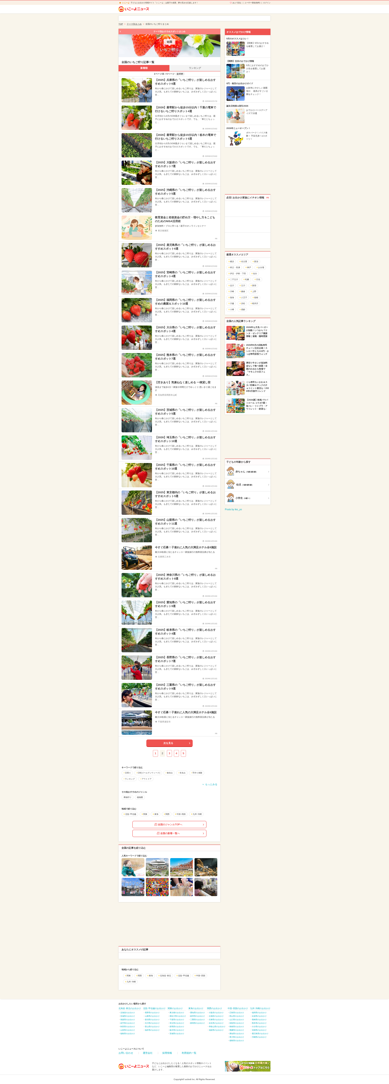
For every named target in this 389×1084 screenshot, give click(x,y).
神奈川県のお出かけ (178, 1016)
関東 (129, 975)
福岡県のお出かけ (259, 1013)
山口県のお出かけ (236, 1020)
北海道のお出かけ (127, 1013)
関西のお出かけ (214, 1008)
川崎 (232, 291)
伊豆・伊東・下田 (238, 273)
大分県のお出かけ (259, 1027)
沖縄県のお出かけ (259, 1037)
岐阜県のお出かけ (197, 1016)
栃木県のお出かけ (177, 1030)
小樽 (232, 309)
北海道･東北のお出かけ (130, 1008)
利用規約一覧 (189, 1053)
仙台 (255, 273)
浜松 (243, 303)
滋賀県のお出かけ (216, 1030)
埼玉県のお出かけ (177, 1023)
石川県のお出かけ (152, 1023)
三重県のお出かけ (197, 1020)
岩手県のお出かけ (127, 1023)
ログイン (266, 3)
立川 (243, 285)
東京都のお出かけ (177, 1013)
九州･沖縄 (131, 982)
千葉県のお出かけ (177, 1020)
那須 (256, 261)
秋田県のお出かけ (127, 1027)
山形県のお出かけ (127, 1030)
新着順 (144, 68)
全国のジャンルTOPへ (170, 824)
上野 (254, 291)
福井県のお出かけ (152, 1030)
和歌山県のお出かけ (217, 1027)
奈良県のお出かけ (216, 1023)
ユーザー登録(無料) (252, 3)
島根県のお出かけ (236, 1027)
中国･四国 (200, 975)
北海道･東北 (165, 975)
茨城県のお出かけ (177, 1034)
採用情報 (167, 1053)
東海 (151, 975)
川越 (232, 303)
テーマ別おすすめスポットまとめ (169, 31)
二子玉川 (234, 279)
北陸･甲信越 (183, 975)
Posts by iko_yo (233, 509)
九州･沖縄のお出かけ (260, 1008)
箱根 (256, 297)
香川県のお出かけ (236, 1037)
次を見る (168, 743)
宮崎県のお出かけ (259, 1030)
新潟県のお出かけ (152, 1020)
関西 (140, 975)
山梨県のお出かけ (152, 1016)
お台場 (261, 267)
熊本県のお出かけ (259, 1023)
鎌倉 (243, 291)
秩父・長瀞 (235, 267)
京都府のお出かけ (216, 1016)
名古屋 (244, 261)
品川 (232, 285)
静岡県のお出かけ (197, 1023)
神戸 (249, 267)
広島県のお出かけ (236, 1013)
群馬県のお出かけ (177, 1027)
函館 (243, 309)
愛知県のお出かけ (197, 1013)
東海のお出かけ (195, 1008)
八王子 (244, 297)
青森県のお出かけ (127, 1020)
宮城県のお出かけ (127, 1016)
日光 (258, 279)
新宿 (254, 285)
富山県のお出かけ (152, 1027)
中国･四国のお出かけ (238, 1008)
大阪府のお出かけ (216, 1013)
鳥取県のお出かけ (236, 1023)
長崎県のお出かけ (259, 1020)
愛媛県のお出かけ (236, 1030)
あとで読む (237, 3)
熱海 (232, 297)
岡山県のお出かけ (236, 1016)
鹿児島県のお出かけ (260, 1034)
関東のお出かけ (175, 1008)
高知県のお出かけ (236, 1034)
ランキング (195, 68)
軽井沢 (255, 303)
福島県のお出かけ (127, 1034)
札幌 (247, 279)
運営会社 (148, 1053)
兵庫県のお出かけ (216, 1020)
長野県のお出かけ (152, 1013)
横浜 (232, 261)
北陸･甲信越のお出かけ (154, 1008)
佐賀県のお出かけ (259, 1016)
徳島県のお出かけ (236, 1040)
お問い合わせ (126, 1053)
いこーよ (126, 3)
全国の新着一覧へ (170, 833)
